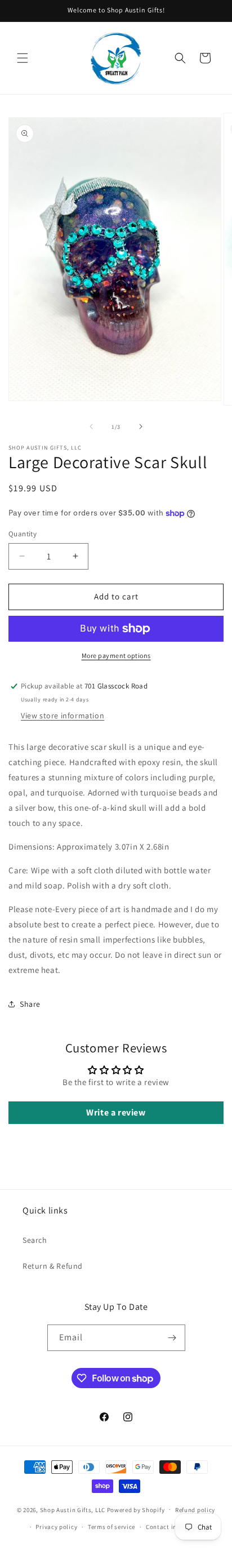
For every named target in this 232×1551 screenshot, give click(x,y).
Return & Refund (53, 1266)
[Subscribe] (172, 1338)
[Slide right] (140, 426)
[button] (22, 58)
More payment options (116, 655)
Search (35, 1240)
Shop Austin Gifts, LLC (72, 1509)
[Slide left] (91, 426)
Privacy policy (56, 1527)
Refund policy (195, 1510)
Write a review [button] (115, 1112)
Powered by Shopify (136, 1509)
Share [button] (30, 1004)
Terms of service (111, 1527)
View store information (62, 715)
